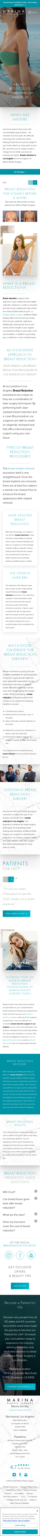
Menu (34, 12)
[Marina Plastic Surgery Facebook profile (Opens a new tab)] (20, 1255)
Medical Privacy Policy (29, 1487)
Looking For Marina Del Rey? (20, 1410)
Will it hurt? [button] (9, 1192)
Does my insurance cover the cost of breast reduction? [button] (16, 1226)
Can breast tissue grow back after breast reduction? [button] (16, 1203)
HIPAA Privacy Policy (13, 1490)
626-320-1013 (20, 1447)
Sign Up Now (20, 1286)
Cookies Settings (20, 1525)
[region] (20, 1522)
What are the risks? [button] (14, 1215)
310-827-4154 (20, 1427)
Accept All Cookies (20, 1532)
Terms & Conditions (10, 1496)
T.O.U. (23, 1496)
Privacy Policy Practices (10, 1521)
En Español (33, 1496)
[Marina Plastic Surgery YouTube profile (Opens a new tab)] (31, 1255)
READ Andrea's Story (15, 913)
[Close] (37, 1510)
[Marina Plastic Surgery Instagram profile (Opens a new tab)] (9, 1255)
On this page (19, 172)
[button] (30, 182)
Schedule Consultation (18, 1386)
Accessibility (19, 1493)
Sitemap (30, 1493)
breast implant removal (21, 468)
